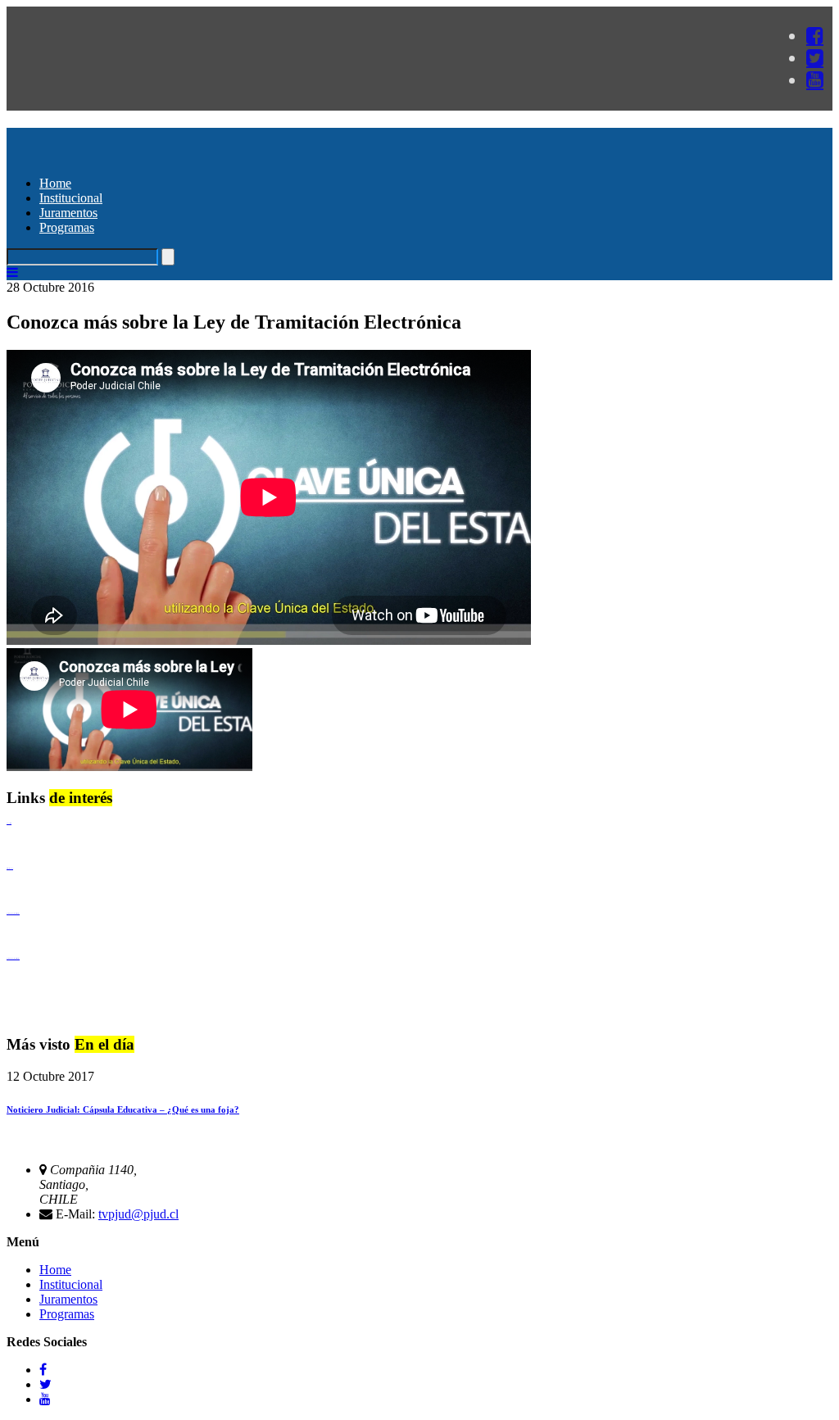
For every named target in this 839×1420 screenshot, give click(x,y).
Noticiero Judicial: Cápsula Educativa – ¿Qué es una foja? (123, 1109)
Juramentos (68, 213)
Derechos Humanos (10, 868)
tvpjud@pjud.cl (138, 1214)
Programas (66, 227)
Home (55, 183)
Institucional (70, 198)
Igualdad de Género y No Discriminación (13, 913)
